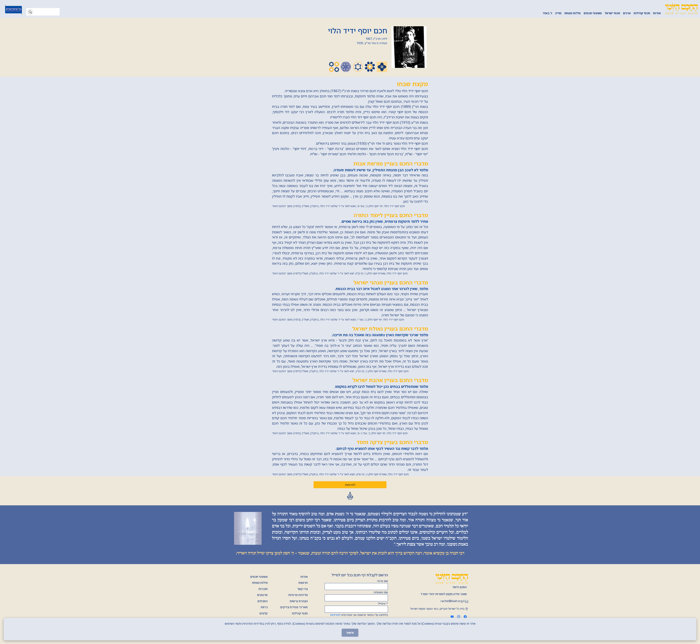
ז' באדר (547, 13)
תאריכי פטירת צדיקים (294, 607)
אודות (657, 13)
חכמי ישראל (612, 13)
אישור (350, 633)
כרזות (264, 607)
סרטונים (262, 595)
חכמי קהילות (642, 13)
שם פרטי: (382, 581)
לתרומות (350, 485)
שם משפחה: (380, 592)
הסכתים (262, 601)
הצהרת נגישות (299, 601)
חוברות (263, 589)
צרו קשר (302, 589)
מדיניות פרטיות (298, 595)
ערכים (627, 13)
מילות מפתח (572, 13)
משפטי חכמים (593, 13)
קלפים (263, 613)
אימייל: (383, 603)
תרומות (303, 583)
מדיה (558, 13)
